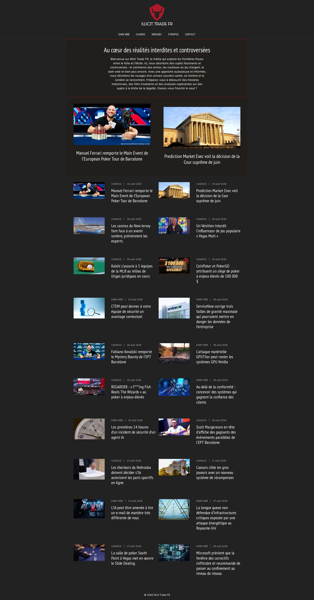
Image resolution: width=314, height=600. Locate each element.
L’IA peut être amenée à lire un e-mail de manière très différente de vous (132, 512)
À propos (173, 34)
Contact (190, 34)
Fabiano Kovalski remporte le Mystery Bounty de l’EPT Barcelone (131, 356)
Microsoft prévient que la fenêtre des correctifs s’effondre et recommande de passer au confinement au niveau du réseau (218, 563)
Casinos (140, 34)
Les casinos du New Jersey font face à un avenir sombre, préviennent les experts (130, 233)
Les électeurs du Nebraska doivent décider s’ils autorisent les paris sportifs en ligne (132, 475)
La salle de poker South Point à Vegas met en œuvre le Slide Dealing (132, 558)
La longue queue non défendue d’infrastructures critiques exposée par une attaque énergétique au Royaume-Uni (216, 518)
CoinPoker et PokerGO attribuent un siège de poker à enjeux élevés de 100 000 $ (218, 273)
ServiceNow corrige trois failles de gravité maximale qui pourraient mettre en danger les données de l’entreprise (216, 316)
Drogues (157, 34)
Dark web (124, 34)
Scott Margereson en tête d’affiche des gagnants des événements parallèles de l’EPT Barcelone (216, 434)
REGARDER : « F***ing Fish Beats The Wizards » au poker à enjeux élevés (131, 392)
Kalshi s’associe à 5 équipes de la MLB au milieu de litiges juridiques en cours (132, 271)
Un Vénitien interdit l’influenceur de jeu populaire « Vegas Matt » (218, 231)
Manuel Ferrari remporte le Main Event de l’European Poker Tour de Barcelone (112, 156)
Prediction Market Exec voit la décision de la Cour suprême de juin (202, 159)
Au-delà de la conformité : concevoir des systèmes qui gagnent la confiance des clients (216, 394)
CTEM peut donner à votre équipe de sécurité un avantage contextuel (131, 311)
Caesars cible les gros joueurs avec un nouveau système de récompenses (215, 472)
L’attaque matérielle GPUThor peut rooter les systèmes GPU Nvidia (214, 356)
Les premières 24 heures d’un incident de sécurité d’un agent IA (133, 432)
